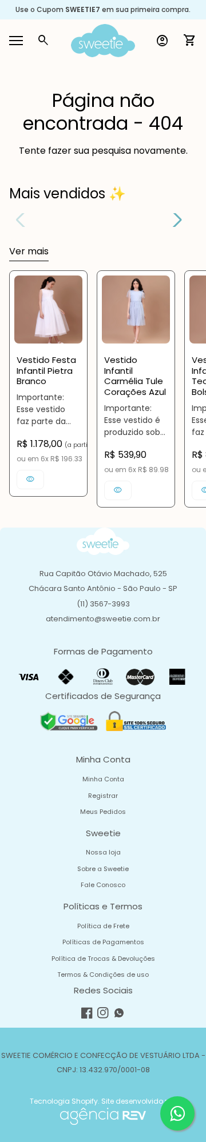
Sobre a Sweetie (103, 868)
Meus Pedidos (103, 811)
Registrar (103, 795)
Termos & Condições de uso (103, 974)
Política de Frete (103, 926)
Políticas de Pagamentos (103, 942)
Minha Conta (103, 779)
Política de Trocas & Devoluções (103, 958)
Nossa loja (103, 852)
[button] (173, 220)
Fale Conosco (103, 884)
